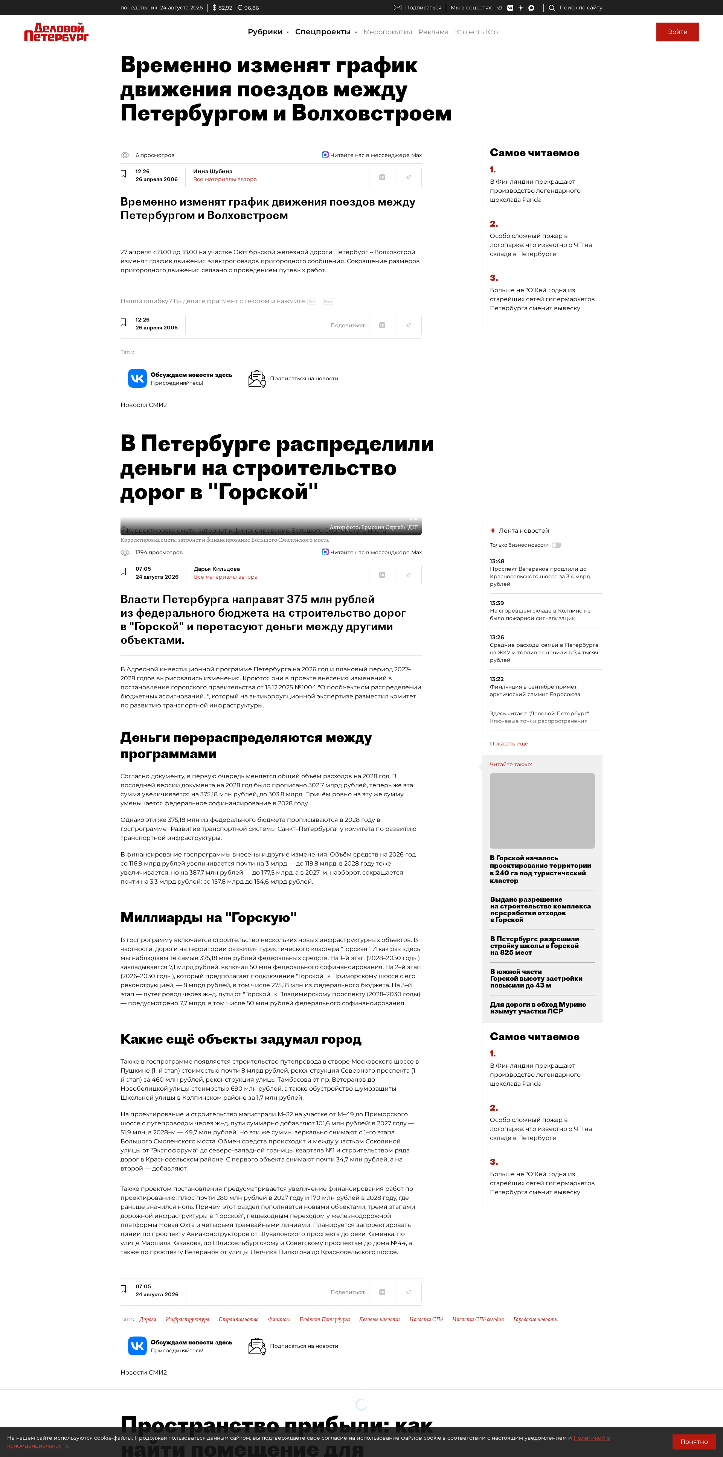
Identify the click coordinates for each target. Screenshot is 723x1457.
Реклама (433, 32)
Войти (678, 31)
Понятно (694, 1441)
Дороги (148, 1319)
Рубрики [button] (266, 31)
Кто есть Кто (476, 32)
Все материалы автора (225, 179)
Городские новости (535, 1319)
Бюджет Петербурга (324, 1319)
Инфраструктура (187, 1319)
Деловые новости (379, 1319)
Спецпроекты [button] (324, 31)
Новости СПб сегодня (478, 1319)
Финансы (279, 1319)
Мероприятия (387, 32)
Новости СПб (426, 1319)
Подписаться (423, 7)
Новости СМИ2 (143, 404)
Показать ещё (509, 743)
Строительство (239, 1319)
